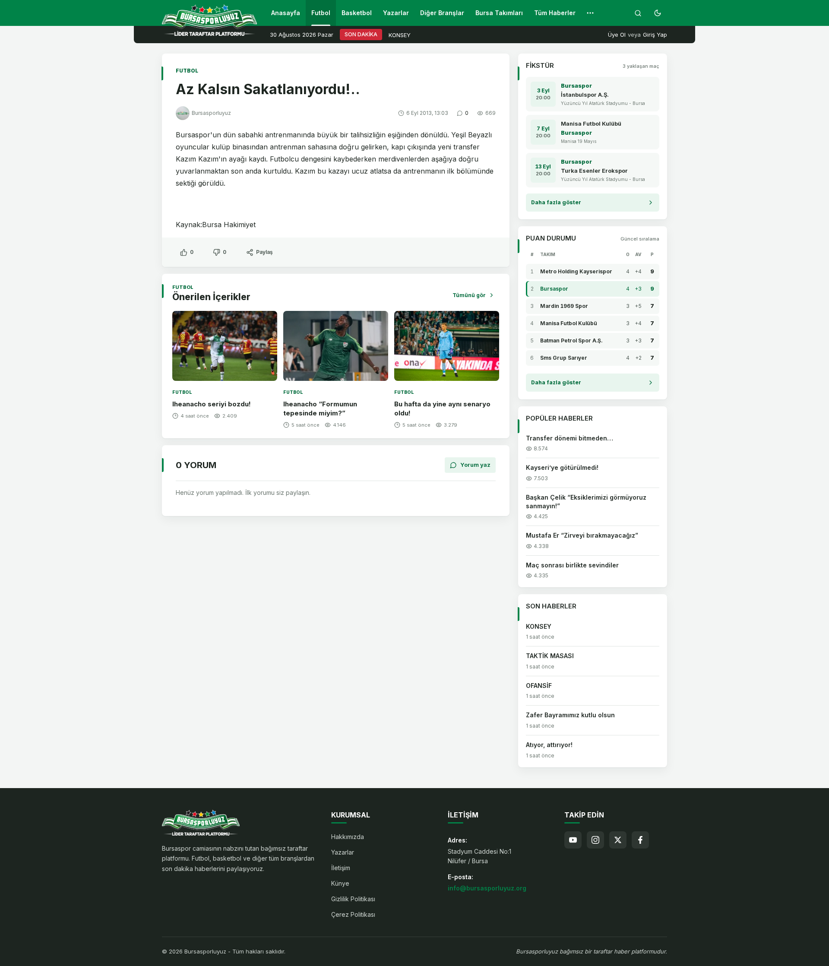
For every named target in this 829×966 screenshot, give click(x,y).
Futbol (320, 12)
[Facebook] (640, 840)
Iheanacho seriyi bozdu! (211, 404)
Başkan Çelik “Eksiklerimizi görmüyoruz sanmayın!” (586, 502)
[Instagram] (595, 840)
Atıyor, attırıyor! (549, 744)
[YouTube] (573, 840)
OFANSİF (539, 685)
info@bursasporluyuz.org (487, 888)
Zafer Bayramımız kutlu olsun (570, 715)
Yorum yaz (475, 464)
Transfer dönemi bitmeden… (569, 438)
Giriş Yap (655, 34)
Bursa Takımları (499, 12)
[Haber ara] (637, 12)
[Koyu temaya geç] (657, 12)
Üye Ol (617, 34)
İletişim (340, 867)
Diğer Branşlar (442, 12)
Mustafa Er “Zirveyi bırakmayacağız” (582, 535)
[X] (617, 840)
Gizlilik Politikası (353, 899)
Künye (340, 883)
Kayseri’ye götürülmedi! (562, 467)
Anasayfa (285, 12)
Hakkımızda (347, 836)
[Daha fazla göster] (590, 13)
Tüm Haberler (555, 12)
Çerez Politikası (353, 914)
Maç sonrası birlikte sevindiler (572, 565)
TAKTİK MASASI (550, 655)
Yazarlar (396, 12)
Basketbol (357, 12)
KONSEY (400, 35)
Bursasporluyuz (211, 113)
